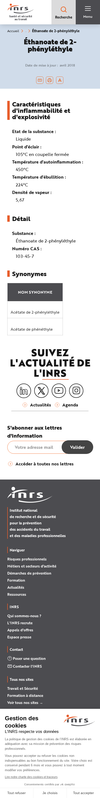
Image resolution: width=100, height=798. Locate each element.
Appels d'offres (20, 630)
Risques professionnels (27, 559)
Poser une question (29, 658)
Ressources (16, 594)
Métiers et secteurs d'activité (31, 566)
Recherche (63, 17)
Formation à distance (25, 695)
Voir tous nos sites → (25, 702)
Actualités (15, 587)
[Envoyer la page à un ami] (40, 80)
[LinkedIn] (24, 391)
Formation (16, 580)
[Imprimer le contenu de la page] (49, 80)
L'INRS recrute (20, 622)
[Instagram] (76, 390)
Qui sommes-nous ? (24, 615)
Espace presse (19, 637)
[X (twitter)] (41, 390)
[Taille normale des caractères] (60, 80)
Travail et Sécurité (22, 688)
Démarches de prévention (29, 573)
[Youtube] (58, 390)
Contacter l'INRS (27, 666)
